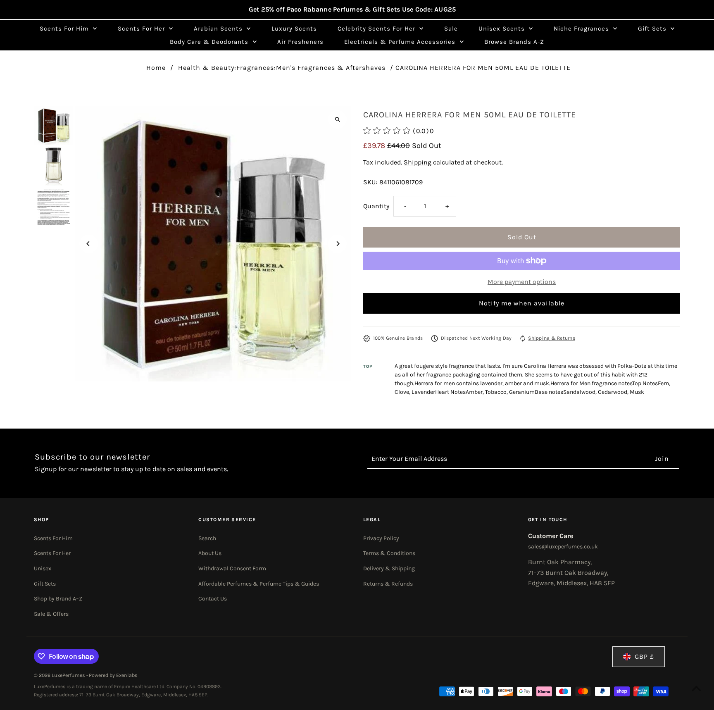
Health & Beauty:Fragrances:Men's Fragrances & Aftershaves (282, 67)
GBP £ (644, 656)
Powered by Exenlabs (113, 675)
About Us (209, 553)
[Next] (337, 243)
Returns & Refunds (388, 583)
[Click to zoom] (337, 119)
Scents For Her (52, 553)
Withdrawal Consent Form (232, 568)
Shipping (417, 162)
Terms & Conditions (389, 553)
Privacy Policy (381, 538)
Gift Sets (45, 583)
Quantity (376, 206)
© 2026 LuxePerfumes (60, 675)
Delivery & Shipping (389, 568)
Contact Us (212, 598)
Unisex (42, 568)
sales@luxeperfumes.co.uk (563, 546)
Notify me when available (521, 303)
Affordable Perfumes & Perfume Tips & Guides (258, 583)
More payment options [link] (522, 282)
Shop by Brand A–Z (58, 598)
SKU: (370, 182)
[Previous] (88, 243)
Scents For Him (53, 538)
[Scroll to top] (696, 688)
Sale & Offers (51, 613)
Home (156, 67)
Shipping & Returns (551, 338)
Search (207, 538)
